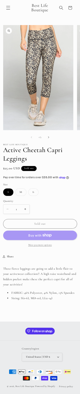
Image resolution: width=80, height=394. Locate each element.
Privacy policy (66, 386)
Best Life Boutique (24, 386)
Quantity (8, 201)
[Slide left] (31, 137)
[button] (8, 7)
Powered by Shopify (45, 386)
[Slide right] (48, 137)
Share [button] (10, 256)
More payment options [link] (40, 244)
